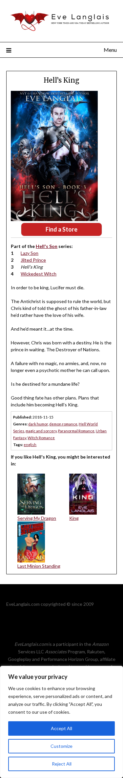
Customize (61, 746)
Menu (110, 50)
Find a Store (61, 229)
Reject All (62, 764)
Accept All (61, 728)
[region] (61, 722)
